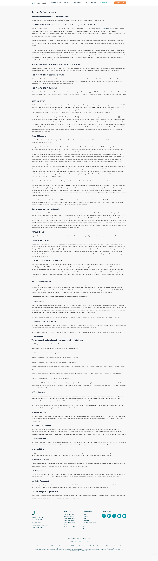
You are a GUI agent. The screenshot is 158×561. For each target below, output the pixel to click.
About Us (85, 514)
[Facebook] (114, 516)
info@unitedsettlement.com (40, 525)
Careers (85, 529)
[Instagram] (104, 516)
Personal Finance (69, 516)
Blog (84, 518)
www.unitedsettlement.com (105, 28)
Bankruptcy (67, 525)
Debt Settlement (69, 520)
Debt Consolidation (69, 518)
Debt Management (69, 523)
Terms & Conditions (80, 541)
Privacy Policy (70, 541)
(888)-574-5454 (36, 523)
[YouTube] (119, 516)
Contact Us (86, 516)
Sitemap (89, 541)
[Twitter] (109, 516)
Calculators (86, 520)
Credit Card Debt (69, 514)
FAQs (84, 527)
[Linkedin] (124, 516)
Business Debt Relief (70, 527)
